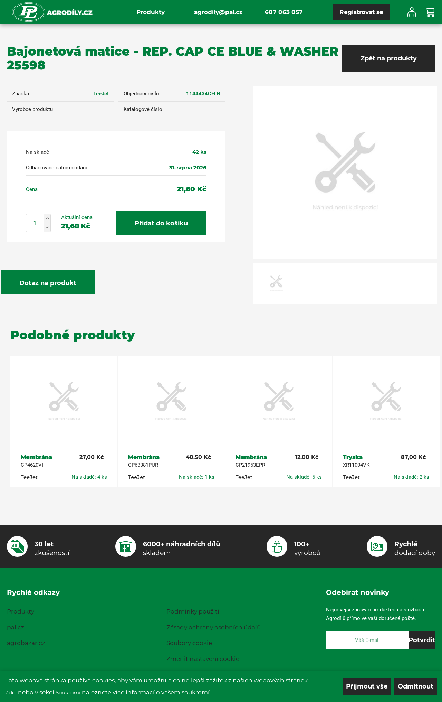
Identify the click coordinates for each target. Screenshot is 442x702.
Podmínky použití (192, 611)
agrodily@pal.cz (218, 12)
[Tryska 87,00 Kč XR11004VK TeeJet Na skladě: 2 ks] (386, 402)
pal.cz (15, 627)
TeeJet (101, 94)
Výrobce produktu (32, 109)
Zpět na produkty (389, 58)
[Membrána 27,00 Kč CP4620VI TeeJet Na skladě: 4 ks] (64, 402)
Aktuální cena (77, 217)
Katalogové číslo (143, 109)
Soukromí (68, 692)
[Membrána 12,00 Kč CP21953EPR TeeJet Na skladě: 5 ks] (278, 402)
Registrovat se (361, 12)
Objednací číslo (141, 94)
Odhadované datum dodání (56, 168)
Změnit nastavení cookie (202, 658)
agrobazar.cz (26, 642)
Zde (10, 692)
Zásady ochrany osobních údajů (213, 627)
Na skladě (37, 152)
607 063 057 (284, 12)
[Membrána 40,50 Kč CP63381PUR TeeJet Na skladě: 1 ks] (171, 402)
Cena (32, 189)
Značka (20, 94)
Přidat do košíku (161, 223)
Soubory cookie (189, 642)
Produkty (150, 12)
